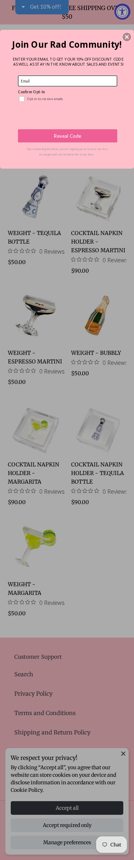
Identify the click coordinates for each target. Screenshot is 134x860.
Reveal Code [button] (67, 135)
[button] (127, 37)
